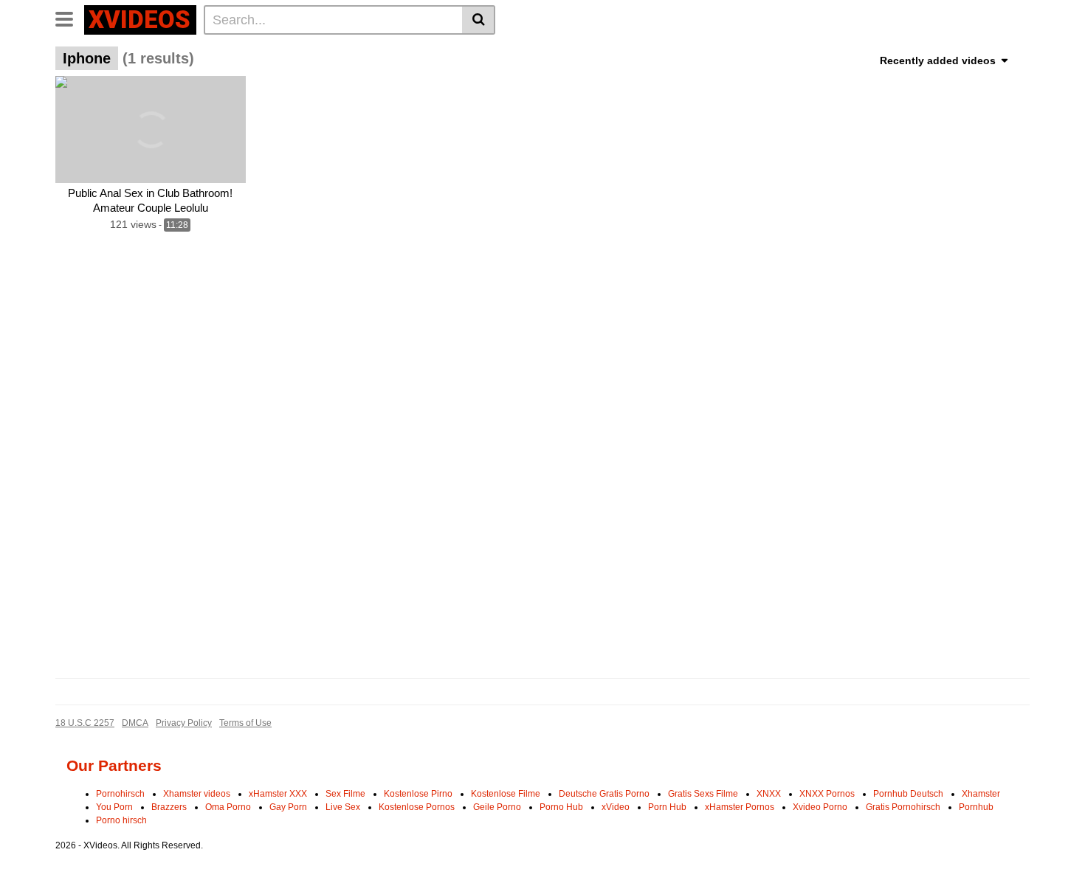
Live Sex (343, 807)
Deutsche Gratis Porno (604, 794)
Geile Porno (497, 807)
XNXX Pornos (827, 794)
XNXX (769, 794)
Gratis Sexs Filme (703, 794)
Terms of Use (245, 723)
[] (478, 20)
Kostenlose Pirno (418, 794)
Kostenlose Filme (505, 794)
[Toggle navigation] (69, 17)
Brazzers (169, 807)
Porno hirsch (121, 820)
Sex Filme (345, 794)
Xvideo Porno (820, 807)
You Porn (114, 807)
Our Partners (114, 765)
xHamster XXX (278, 794)
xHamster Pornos (739, 807)
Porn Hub (667, 807)
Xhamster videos (196, 794)
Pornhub (976, 807)
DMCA (135, 723)
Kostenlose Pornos (417, 807)
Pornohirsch (120, 794)
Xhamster (981, 794)
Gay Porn (288, 807)
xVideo (616, 807)
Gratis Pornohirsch (903, 807)
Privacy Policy (184, 723)
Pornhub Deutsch (908, 794)
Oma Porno (228, 807)
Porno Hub (561, 807)
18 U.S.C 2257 (84, 723)
